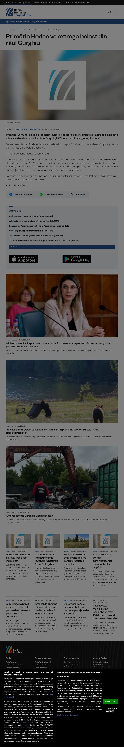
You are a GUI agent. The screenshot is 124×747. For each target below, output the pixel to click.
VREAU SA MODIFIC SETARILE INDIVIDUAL (110, 710)
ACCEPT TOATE (111, 702)
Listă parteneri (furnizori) (67, 715)
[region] (62, 708)
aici (26, 725)
